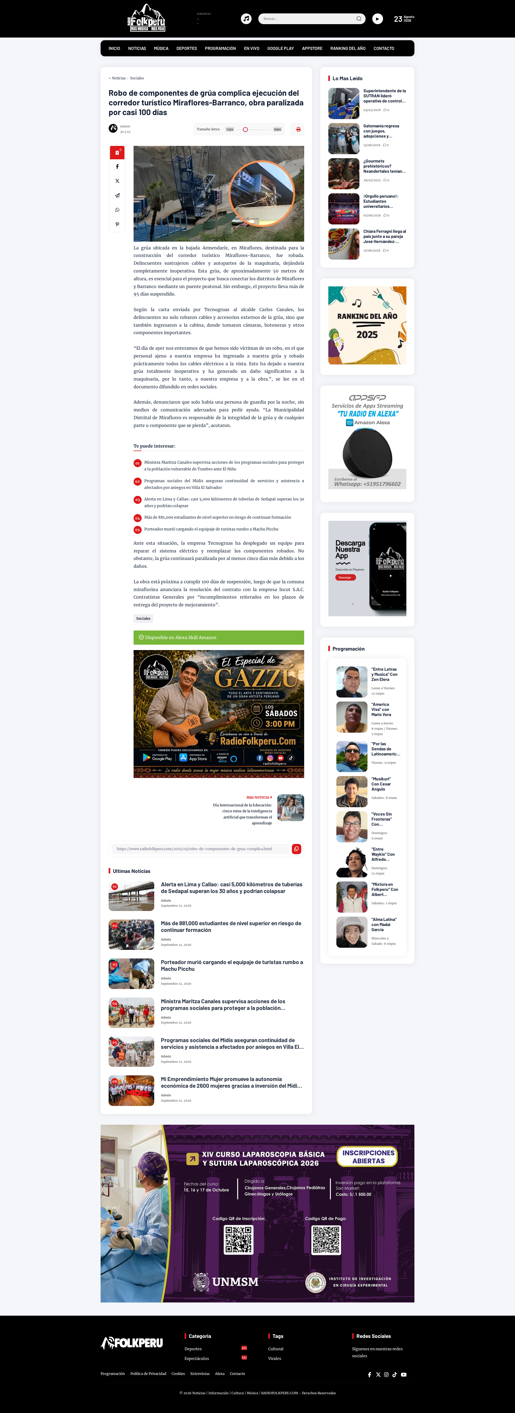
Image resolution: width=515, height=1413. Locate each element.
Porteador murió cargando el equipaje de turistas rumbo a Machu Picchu (211, 529)
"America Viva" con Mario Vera (381, 709)
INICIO (114, 48)
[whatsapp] (117, 210)
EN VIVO (251, 48)
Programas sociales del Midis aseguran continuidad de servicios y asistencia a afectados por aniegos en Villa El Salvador (224, 484)
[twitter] (378, 1374)
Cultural (276, 1348)
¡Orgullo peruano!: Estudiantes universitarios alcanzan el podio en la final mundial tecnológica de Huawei (384, 201)
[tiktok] (394, 1374)
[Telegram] (117, 195)
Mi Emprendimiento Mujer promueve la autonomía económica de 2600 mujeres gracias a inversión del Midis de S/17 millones (230, 1082)
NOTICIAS (137, 48)
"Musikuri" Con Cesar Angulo (381, 783)
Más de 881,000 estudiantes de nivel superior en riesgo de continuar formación (217, 517)
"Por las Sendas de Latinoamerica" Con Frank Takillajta (385, 749)
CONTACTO (384, 48)
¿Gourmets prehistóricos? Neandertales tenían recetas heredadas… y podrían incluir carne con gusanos (384, 166)
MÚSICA (161, 48)
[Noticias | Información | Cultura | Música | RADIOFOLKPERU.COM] (134, 30)
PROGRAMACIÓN (220, 48)
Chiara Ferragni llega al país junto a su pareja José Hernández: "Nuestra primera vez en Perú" (384, 236)
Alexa (220, 1373)
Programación (113, 1373)
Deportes (216, 1348)
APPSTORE (312, 48)
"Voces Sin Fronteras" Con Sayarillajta (381, 819)
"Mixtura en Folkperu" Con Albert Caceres (384, 889)
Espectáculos (216, 1358)
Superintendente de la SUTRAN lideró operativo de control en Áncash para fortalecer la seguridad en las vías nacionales (384, 96)
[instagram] (386, 1374)
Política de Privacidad (148, 1373)
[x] (117, 181)
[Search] (359, 18)
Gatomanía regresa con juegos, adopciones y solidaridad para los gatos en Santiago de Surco (383, 131)
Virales (274, 1358)
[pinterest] (117, 224)
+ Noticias (117, 78)
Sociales (137, 78)
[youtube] (403, 1374)
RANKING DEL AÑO (348, 48)
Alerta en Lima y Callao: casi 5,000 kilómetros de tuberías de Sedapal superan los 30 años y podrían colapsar (224, 502)
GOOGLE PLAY (280, 48)
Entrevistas (200, 1373)
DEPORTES (186, 48)
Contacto (237, 1373)
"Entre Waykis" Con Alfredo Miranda (383, 854)
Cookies (178, 1373)
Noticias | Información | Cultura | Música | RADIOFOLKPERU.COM (245, 1393)
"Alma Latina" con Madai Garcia (384, 924)
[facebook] (117, 166)
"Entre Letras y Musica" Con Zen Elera (384, 674)
